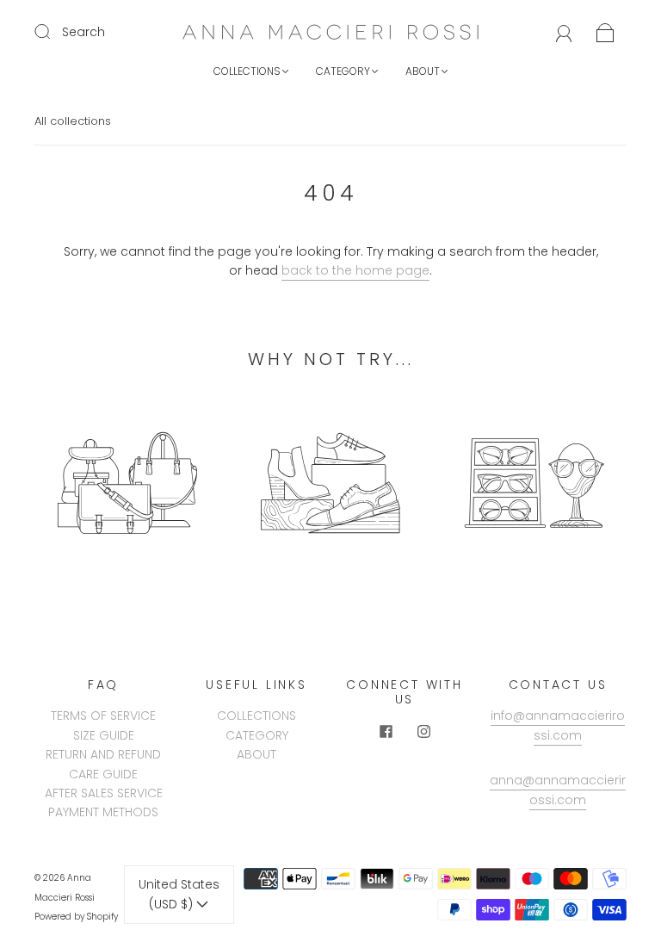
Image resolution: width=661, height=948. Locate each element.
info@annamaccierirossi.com (558, 725)
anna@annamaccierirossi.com (558, 789)
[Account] (564, 32)
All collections (72, 121)
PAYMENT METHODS (103, 812)
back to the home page (355, 270)
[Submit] (53, 31)
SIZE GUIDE (103, 735)
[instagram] (423, 732)
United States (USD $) (179, 894)
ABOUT (422, 71)
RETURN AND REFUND (103, 754)
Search (83, 31)
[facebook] (386, 732)
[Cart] (605, 32)
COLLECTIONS (247, 71)
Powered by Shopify (76, 916)
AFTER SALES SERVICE (104, 793)
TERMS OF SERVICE (103, 715)
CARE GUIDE (103, 774)
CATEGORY (343, 71)
